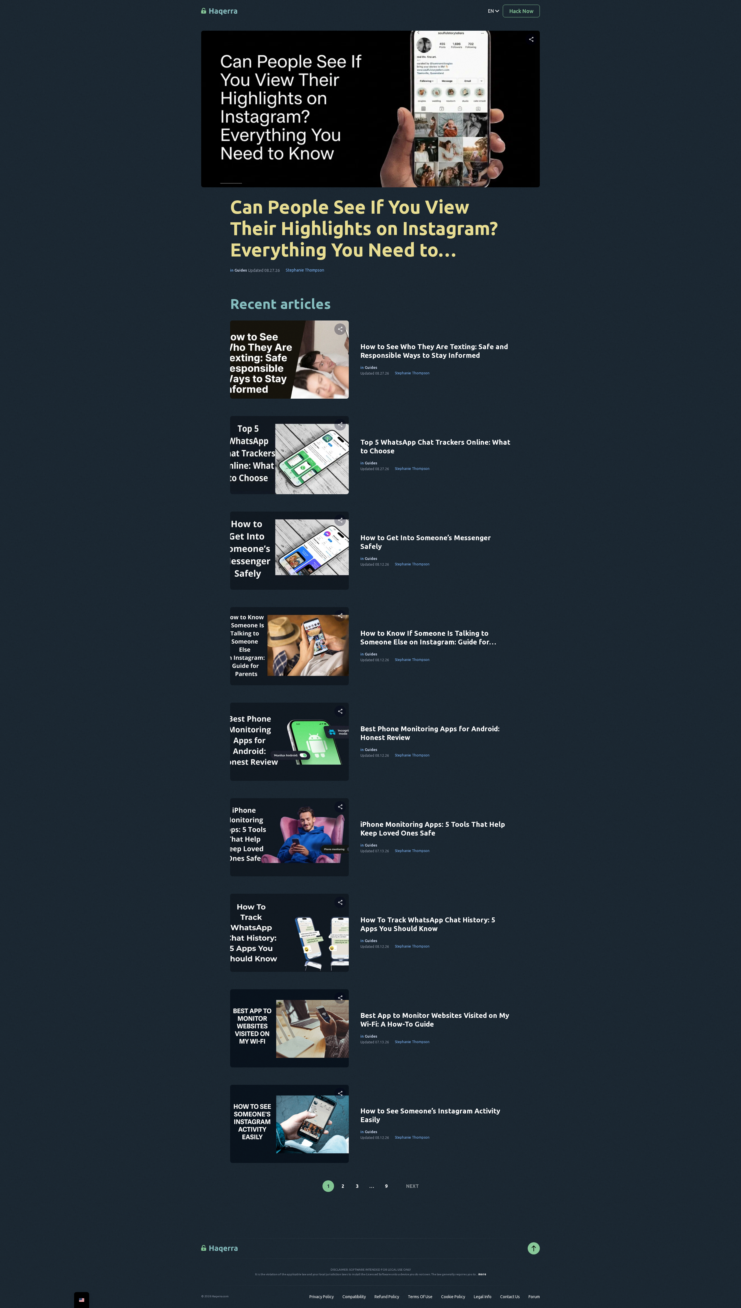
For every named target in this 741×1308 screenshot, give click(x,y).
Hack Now (521, 11)
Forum (534, 1296)
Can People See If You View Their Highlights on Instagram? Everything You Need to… (364, 228)
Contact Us (510, 1296)
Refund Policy (387, 1296)
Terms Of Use (420, 1296)
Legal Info (482, 1296)
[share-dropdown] (531, 39)
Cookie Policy (453, 1296)
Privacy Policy (321, 1296)
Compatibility (354, 1296)
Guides (240, 270)
